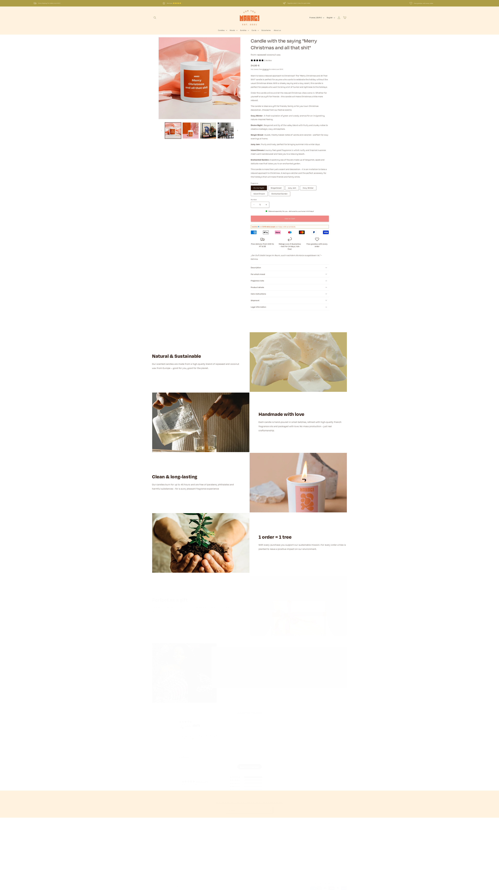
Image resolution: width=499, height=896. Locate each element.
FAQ (153, 856)
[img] (185, 721)
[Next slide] (325, 743)
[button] (155, 18)
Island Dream (259, 194)
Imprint (220, 843)
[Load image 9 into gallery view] (173, 130)
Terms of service (195, 895)
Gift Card (156, 861)
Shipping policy (208, 895)
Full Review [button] (184, 757)
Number (254, 199)
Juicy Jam (292, 188)
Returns (155, 852)
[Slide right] (237, 130)
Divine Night (259, 188)
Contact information (233, 895)
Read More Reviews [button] (249, 767)
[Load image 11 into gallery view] (208, 130)
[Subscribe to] (270, 810)
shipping (265, 69)
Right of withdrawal (225, 852)
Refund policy (170, 895)
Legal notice (220, 895)
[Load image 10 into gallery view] (190, 130)
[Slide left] (161, 130)
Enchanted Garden (279, 194)
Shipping (155, 847)
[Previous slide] (174, 743)
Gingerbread (276, 188)
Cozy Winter (308, 188)
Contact (155, 843)
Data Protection (223, 847)
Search (155, 838)
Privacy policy (181, 895)
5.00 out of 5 (202, 781)
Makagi (160, 895)
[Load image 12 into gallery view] (226, 130)
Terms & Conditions (225, 838)
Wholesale (156, 865)
